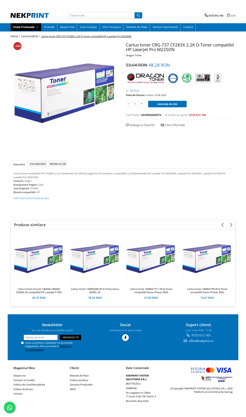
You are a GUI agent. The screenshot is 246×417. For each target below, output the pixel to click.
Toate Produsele (24, 27)
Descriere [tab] (19, 164)
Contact (188, 27)
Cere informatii (174, 125)
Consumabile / (31, 36)
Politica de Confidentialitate (29, 384)
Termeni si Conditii (24, 380)
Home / (16, 36)
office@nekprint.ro (200, 341)
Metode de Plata (136, 27)
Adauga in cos (167, 104)
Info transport (111, 27)
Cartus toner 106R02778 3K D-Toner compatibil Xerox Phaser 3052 (207, 290)
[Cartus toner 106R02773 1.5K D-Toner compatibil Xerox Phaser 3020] (151, 259)
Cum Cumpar (88, 27)
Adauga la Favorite (142, 125)
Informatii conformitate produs (31, 198)
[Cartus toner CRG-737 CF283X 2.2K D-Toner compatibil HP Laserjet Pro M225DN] (65, 95)
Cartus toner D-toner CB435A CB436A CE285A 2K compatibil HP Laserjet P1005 (39, 290)
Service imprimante (165, 27)
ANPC (73, 389)
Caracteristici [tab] (38, 163)
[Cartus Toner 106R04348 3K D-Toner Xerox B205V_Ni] (95, 259)
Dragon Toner (134, 55)
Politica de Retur (79, 380)
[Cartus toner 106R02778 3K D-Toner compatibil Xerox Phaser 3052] (207, 259)
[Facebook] (125, 337)
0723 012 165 (200, 335)
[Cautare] (138, 15)
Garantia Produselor (81, 384)
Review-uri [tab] (58, 163)
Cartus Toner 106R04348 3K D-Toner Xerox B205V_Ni (95, 290)
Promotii (49, 27)
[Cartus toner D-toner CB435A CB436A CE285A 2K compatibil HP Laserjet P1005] (39, 259)
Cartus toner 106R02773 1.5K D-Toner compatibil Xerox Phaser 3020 (151, 290)
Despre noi (67, 27)
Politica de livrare (23, 389)
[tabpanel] (65, 95)
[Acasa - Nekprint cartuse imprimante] (30, 15)
